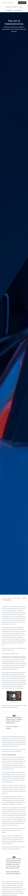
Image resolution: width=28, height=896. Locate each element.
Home (4, 598)
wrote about (9, 785)
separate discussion (13, 746)
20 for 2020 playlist (6, 768)
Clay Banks (16, 701)
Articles (9, 598)
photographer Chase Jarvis (15, 661)
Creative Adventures (16, 598)
